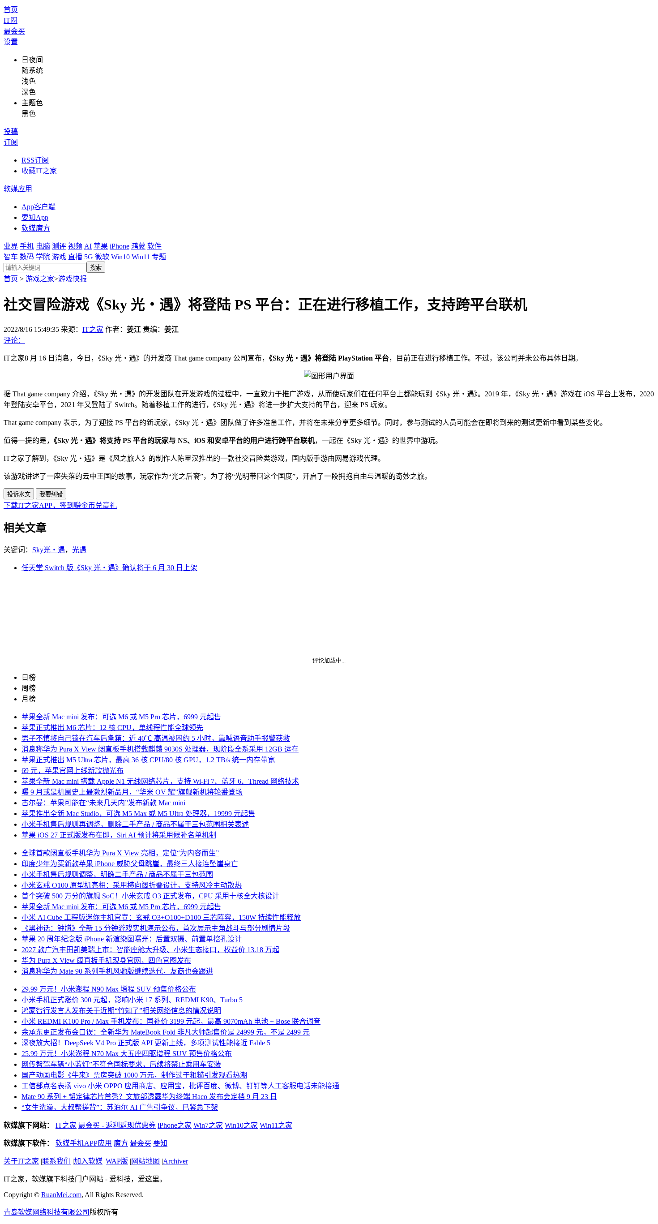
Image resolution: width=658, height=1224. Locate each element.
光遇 (79, 550)
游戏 (59, 257)
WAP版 (117, 1161)
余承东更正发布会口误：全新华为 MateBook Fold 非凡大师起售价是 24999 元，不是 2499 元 (165, 1032)
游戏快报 (72, 279)
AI (88, 246)
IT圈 (10, 20)
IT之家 (92, 329)
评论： (14, 340)
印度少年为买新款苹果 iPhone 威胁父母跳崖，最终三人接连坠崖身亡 (129, 864)
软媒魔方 (35, 228)
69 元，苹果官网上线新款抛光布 (72, 770)
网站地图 (145, 1161)
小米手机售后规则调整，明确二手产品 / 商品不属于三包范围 (117, 874)
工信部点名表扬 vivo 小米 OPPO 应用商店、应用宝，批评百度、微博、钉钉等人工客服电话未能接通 (180, 1086)
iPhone (119, 246)
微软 (102, 257)
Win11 (141, 257)
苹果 (101, 246)
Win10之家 (241, 1125)
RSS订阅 (35, 160)
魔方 (121, 1143)
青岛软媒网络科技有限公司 (47, 1212)
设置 (11, 42)
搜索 (96, 267)
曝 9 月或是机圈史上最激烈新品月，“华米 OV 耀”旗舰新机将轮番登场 (132, 792)
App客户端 (38, 206)
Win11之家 (276, 1125)
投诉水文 (18, 494)
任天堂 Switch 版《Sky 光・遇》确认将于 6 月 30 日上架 (109, 567)
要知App (34, 217)
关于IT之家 (21, 1161)
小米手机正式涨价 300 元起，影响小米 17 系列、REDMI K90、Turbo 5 (132, 1000)
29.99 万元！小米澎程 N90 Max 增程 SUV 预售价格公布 (108, 989)
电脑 (43, 246)
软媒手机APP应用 (84, 1143)
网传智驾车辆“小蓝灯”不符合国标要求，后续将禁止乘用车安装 (121, 1064)
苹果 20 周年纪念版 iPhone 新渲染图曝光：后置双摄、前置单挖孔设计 (131, 939)
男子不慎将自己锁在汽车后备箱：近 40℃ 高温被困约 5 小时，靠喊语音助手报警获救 (155, 738)
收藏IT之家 (39, 171)
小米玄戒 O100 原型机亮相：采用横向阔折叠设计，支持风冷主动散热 (131, 885)
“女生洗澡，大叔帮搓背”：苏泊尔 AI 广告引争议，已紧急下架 (119, 1107)
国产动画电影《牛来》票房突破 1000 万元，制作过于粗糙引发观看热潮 (134, 1075)
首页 (11, 9)
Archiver (175, 1161)
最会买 (14, 31)
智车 (11, 257)
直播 (75, 257)
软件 (154, 246)
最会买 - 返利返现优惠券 (117, 1125)
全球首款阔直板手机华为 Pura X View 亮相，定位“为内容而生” (120, 853)
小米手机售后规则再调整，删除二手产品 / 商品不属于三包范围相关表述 (135, 824)
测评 (59, 246)
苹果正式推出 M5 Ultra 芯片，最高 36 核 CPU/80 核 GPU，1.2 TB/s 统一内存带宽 (148, 760)
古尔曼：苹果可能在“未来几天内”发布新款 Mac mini (103, 803)
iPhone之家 (175, 1125)
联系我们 (56, 1161)
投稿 (11, 131)
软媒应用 (18, 189)
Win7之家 (208, 1125)
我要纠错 (51, 494)
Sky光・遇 (48, 550)
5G (88, 257)
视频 (75, 246)
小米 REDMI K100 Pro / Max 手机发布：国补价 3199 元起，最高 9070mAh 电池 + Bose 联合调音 (170, 1021)
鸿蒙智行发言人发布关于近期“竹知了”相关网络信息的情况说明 (121, 1010)
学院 (43, 257)
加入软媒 (88, 1161)
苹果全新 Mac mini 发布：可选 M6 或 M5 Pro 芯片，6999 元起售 (121, 717)
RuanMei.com (61, 1194)
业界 (11, 246)
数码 (27, 257)
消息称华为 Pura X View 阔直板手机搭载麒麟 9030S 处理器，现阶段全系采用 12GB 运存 (160, 749)
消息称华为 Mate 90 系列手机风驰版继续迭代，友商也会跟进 (117, 971)
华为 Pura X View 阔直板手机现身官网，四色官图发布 (106, 960)
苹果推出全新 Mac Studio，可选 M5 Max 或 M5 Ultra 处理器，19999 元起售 (138, 813)
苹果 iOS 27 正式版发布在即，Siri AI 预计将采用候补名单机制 (118, 835)
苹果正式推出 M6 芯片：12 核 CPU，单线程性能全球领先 (112, 727)
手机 (27, 246)
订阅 (11, 142)
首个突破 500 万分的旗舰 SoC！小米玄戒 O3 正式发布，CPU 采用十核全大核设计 (150, 896)
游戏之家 (40, 279)
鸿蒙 (138, 246)
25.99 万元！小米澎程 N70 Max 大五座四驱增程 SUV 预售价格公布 (126, 1053)
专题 (159, 257)
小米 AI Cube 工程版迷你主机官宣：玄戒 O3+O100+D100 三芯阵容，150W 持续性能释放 (161, 917)
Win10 (120, 257)
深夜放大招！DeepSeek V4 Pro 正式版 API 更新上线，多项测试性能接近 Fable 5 (145, 1043)
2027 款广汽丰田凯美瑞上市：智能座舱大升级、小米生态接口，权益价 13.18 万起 (150, 949)
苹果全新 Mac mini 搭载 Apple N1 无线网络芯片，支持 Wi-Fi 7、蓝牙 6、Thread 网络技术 (160, 781)
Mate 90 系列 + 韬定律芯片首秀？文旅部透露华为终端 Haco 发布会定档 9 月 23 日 (149, 1096)
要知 (160, 1143)
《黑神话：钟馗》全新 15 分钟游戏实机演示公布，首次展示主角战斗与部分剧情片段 (155, 928)
